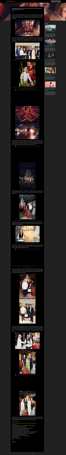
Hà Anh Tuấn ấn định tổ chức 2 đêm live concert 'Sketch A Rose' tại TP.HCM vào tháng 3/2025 (50, 89)
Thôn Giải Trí (10, 1)
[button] (12, 12)
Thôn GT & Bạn (14, 441)
